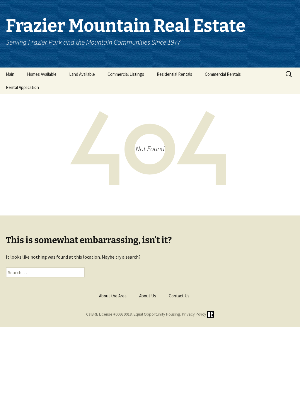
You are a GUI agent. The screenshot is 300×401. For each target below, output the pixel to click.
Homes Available (42, 74)
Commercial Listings (126, 74)
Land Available (82, 74)
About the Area (113, 296)
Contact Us (179, 296)
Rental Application (22, 87)
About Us (147, 296)
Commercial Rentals (223, 74)
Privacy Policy (194, 314)
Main (10, 74)
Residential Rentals (174, 74)
